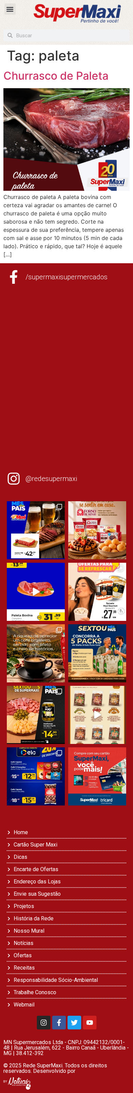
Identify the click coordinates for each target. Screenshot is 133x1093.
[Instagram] (43, 1022)
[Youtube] (90, 1022)
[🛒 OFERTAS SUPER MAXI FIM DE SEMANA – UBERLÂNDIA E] (36, 530)
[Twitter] (74, 1022)
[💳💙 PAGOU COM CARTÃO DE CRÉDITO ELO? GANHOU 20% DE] (36, 776)
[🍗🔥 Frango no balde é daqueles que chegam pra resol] (97, 715)
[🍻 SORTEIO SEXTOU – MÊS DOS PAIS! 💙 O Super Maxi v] (97, 653)
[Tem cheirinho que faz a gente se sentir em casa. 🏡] (97, 530)
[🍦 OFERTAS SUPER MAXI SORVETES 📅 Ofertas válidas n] (97, 592)
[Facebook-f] (59, 1022)
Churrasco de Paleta (55, 75)
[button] (10, 9)
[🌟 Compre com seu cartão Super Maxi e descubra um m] (97, 776)
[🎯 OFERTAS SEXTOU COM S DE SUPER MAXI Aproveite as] (36, 715)
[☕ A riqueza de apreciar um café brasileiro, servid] (36, 653)
